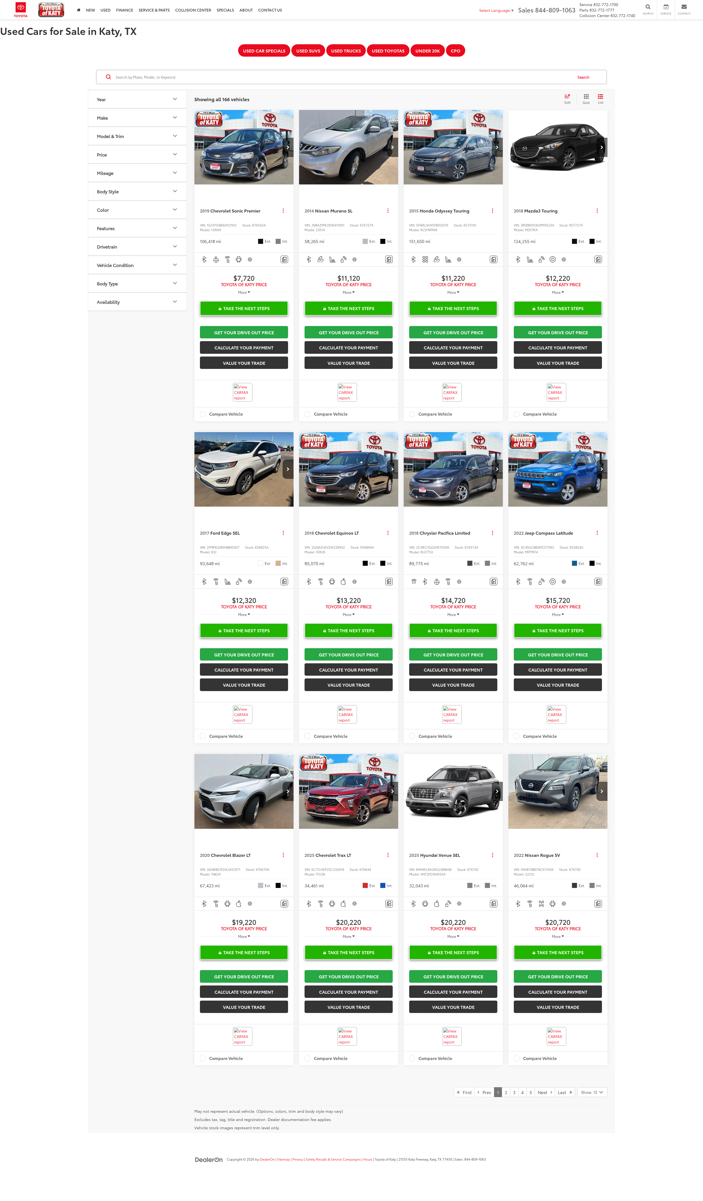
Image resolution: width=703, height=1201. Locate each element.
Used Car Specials (264, 50)
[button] (288, 147)
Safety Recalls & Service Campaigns (333, 1159)
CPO (455, 50)
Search (583, 76)
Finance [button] (124, 10)
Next (544, 1092)
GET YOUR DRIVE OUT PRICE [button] (244, 332)
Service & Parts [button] (154, 10)
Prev (485, 1092)
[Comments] (284, 259)
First (465, 1092)
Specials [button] (225, 10)
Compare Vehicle (226, 414)
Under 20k (427, 50)
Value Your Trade (244, 363)
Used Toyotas (388, 50)
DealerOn (267, 1159)
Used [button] (106, 10)
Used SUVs (308, 50)
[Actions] (283, 211)
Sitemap (283, 1159)
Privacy (297, 1159)
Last (564, 1092)
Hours (367, 1159)
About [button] (246, 10)
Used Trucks (346, 50)
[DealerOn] (209, 1159)
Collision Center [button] (193, 10)
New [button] (90, 10)
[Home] (78, 10)
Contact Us (270, 10)
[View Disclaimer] (250, 259)
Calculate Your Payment (244, 347)
